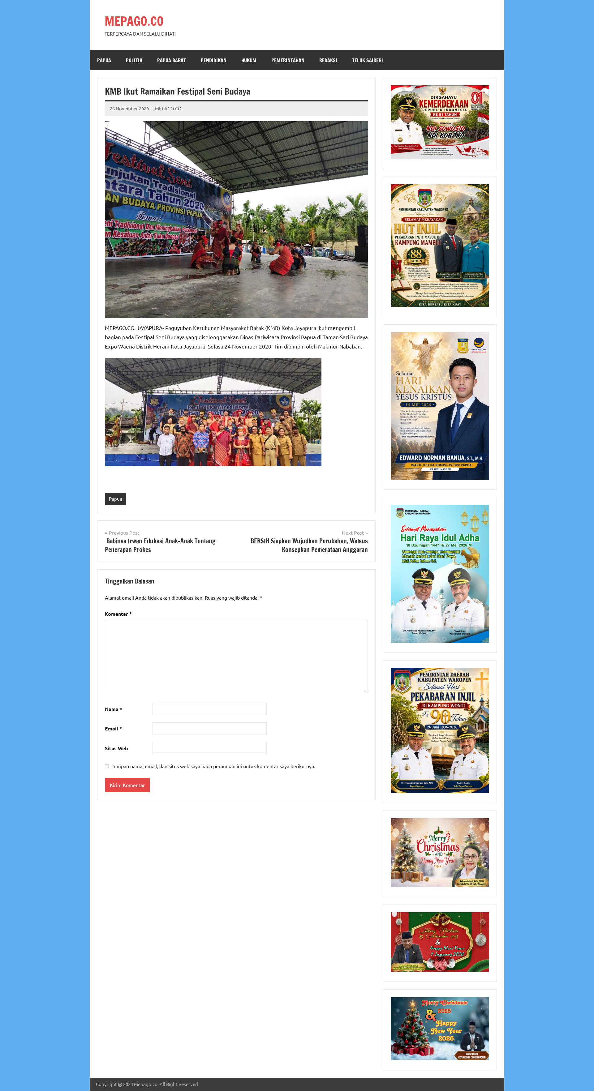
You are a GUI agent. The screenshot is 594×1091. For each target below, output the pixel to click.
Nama (113, 709)
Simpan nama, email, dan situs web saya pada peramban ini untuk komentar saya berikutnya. (214, 766)
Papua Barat (171, 60)
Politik (134, 60)
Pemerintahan (287, 60)
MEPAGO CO (168, 108)
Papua (104, 60)
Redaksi (328, 60)
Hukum (248, 60)
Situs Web (116, 748)
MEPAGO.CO (134, 21)
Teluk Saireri (367, 60)
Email (113, 728)
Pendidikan (213, 60)
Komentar (118, 613)
